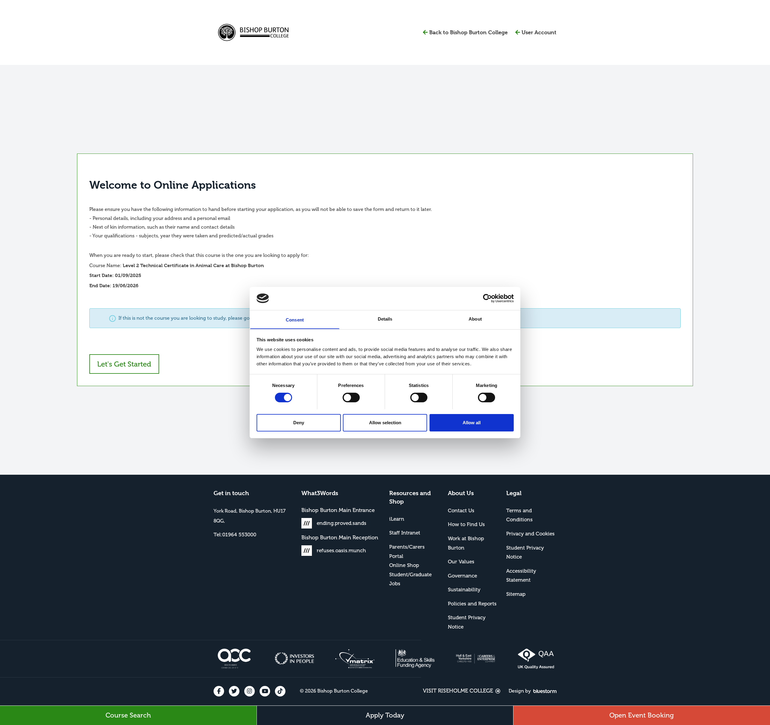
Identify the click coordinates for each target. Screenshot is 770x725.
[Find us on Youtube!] (265, 691)
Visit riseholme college (458, 690)
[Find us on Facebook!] (219, 691)
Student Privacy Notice (466, 622)
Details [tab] (385, 318)
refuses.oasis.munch (341, 550)
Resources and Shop (410, 497)
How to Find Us (466, 524)
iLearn (396, 519)
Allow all (472, 422)
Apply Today (385, 715)
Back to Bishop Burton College (472, 32)
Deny (298, 422)
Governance (462, 576)
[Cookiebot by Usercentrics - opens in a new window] (487, 298)
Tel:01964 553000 (235, 535)
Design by (520, 691)
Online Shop (404, 565)
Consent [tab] (295, 319)
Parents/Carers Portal (407, 551)
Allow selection (385, 422)
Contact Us (461, 510)
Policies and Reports (472, 604)
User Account (539, 32)
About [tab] (475, 318)
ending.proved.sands (341, 523)
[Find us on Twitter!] (234, 691)
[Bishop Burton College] (253, 32)
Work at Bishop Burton (466, 543)
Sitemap (515, 594)
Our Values (461, 562)
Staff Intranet (404, 533)
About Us (461, 493)
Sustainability (464, 589)
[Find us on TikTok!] (280, 691)
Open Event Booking (641, 715)
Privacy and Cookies (530, 534)
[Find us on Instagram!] (249, 691)
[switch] (351, 397)
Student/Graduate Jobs (410, 579)
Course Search (128, 715)
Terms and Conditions (519, 515)
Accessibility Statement (521, 575)
